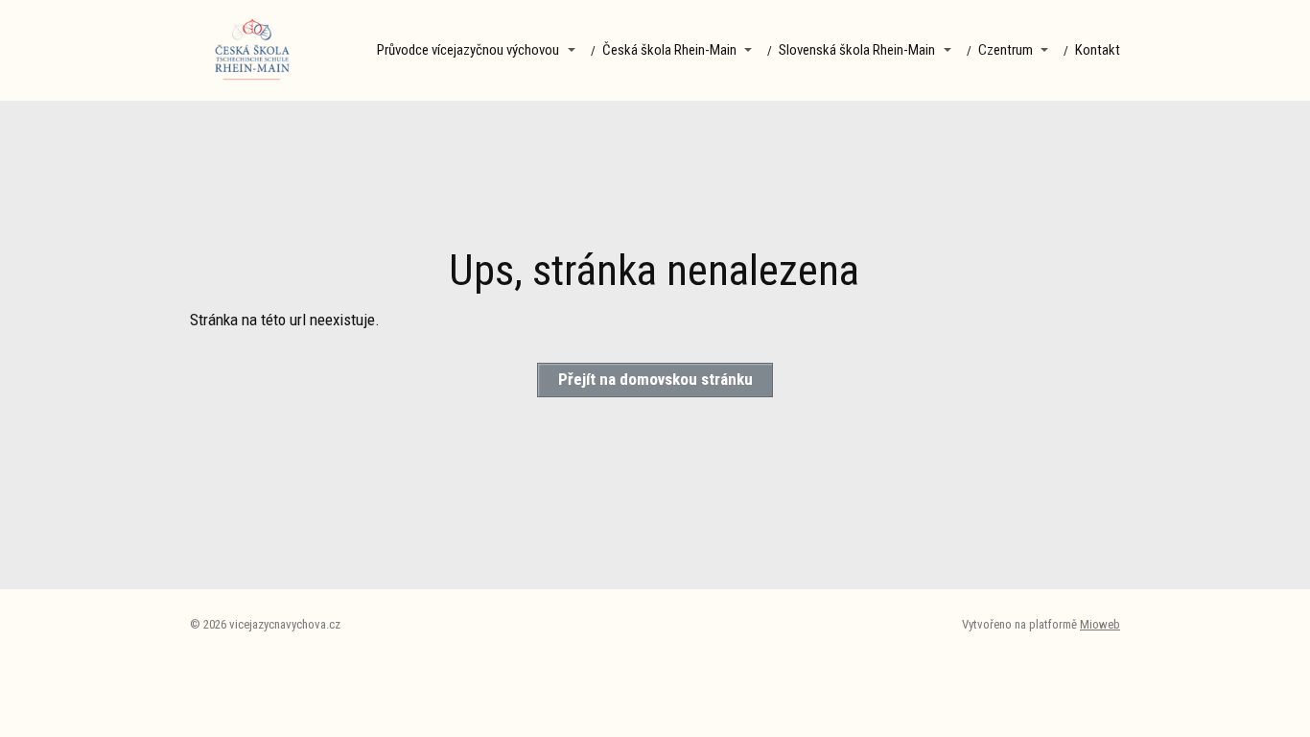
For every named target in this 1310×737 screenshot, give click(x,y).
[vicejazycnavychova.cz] (252, 50)
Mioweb (1100, 624)
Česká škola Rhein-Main (669, 50)
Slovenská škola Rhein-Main (857, 50)
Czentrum (1005, 50)
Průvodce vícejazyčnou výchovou (468, 50)
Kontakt (1097, 50)
